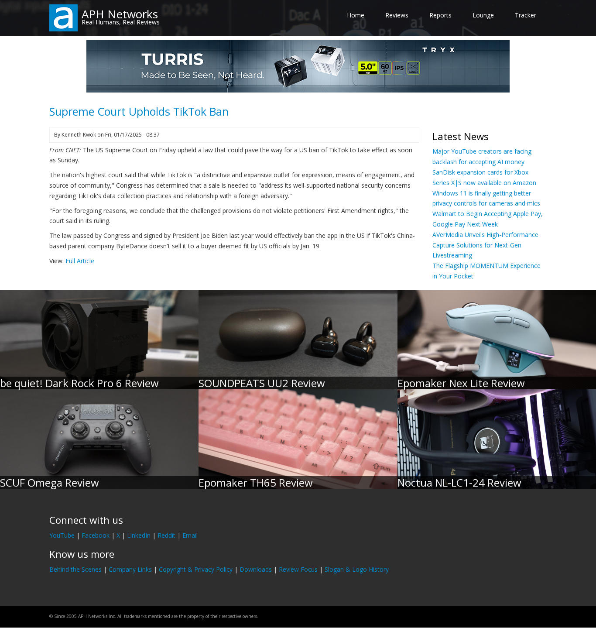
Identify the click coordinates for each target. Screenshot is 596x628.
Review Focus (298, 569)
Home (355, 15)
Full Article (79, 261)
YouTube (62, 535)
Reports (440, 15)
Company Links (130, 569)
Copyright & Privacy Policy (196, 569)
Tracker (525, 15)
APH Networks (120, 14)
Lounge (483, 15)
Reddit (166, 535)
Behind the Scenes (75, 569)
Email (190, 535)
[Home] (63, 17)
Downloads (256, 569)
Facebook (96, 535)
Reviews (396, 15)
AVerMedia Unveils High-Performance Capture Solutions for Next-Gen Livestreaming (485, 245)
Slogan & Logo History (357, 569)
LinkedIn (139, 535)
